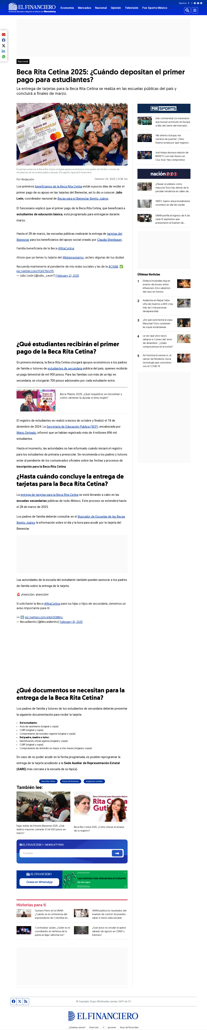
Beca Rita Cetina (48, 781)
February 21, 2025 (67, 275)
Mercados (84, 8)
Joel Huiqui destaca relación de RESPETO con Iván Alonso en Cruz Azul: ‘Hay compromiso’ (172, 156)
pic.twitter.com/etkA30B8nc (44, 617)
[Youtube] (198, 3)
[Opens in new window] (144, 204)
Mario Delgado (26, 432)
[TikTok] (201, 3)
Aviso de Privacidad (129, 1028)
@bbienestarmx (73, 257)
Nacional (101, 8)
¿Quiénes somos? (77, 1028)
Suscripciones (109, 1028)
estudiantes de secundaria (65, 368)
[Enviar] (117, 853)
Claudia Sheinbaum (109, 240)
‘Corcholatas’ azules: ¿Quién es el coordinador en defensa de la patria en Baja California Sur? (52, 931)
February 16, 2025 (71, 622)
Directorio (94, 1028)
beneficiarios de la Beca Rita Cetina (58, 186)
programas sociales (94, 781)
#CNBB (113, 266)
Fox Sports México (154, 8)
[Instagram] (195, 3)
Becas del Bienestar (70, 781)
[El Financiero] (32, 8)
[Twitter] (192, 3)
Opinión (116, 8)
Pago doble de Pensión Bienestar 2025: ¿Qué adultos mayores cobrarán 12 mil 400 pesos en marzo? (41, 830)
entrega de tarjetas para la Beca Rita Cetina (49, 495)
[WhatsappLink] (72, 879)
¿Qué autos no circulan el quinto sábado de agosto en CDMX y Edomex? (109, 931)
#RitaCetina (66, 248)
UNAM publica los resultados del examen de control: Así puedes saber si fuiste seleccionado (109, 914)
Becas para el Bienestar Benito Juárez (82, 198)
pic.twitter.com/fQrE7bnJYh (35, 271)
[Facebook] (189, 3)
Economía (67, 8)
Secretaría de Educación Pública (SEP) (72, 426)
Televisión (131, 8)
